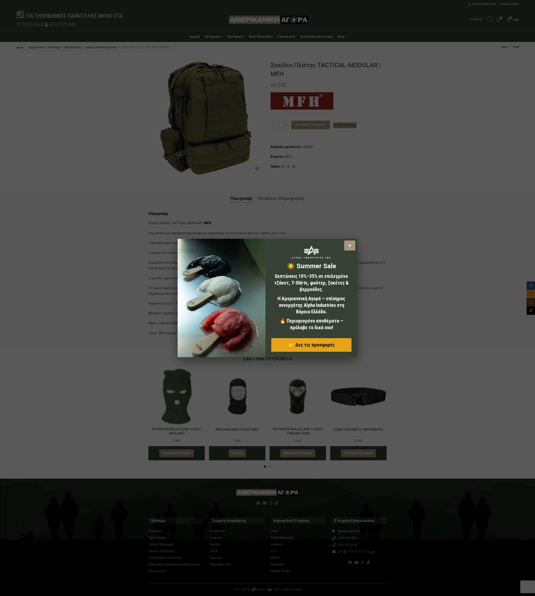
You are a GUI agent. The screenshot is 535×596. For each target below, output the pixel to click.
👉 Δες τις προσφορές (311, 345)
